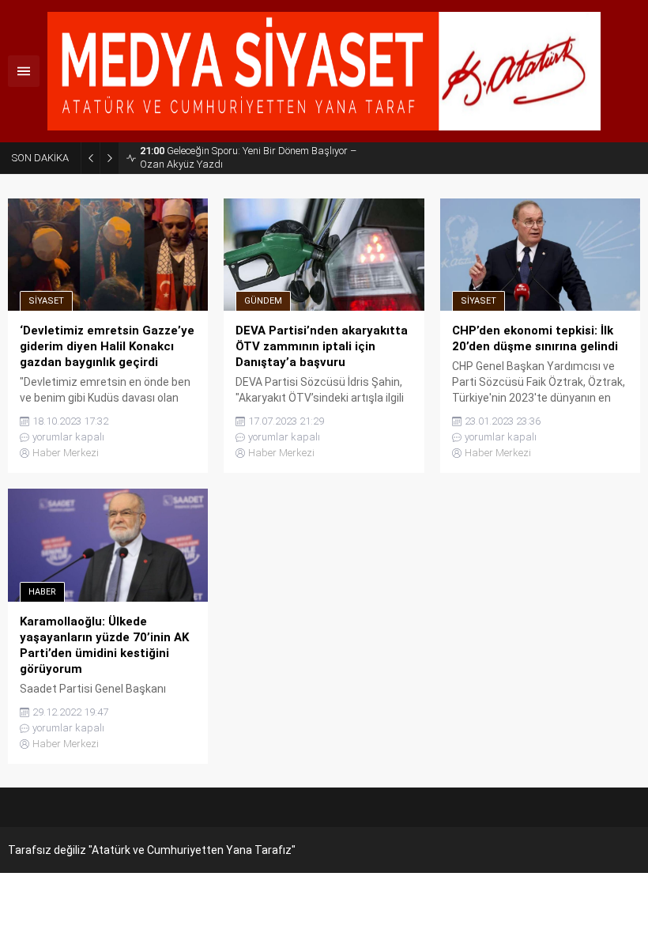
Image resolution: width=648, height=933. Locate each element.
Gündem (263, 301)
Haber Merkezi (65, 453)
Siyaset (46, 301)
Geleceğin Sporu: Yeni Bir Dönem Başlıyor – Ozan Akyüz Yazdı (248, 157)
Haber (42, 592)
